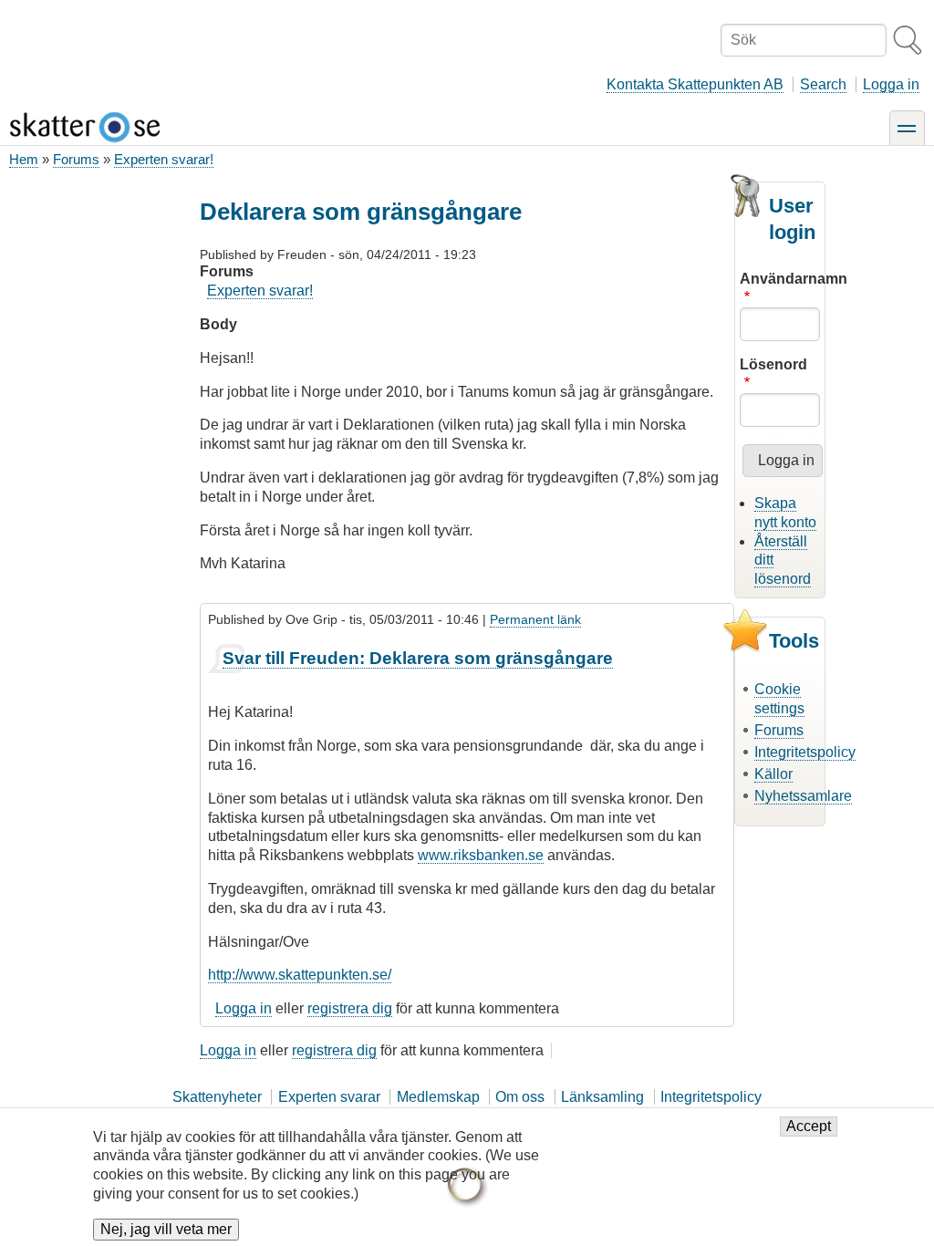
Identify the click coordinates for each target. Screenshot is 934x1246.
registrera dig (349, 1008)
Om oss (520, 1097)
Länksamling (602, 1097)
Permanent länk (535, 619)
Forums (76, 159)
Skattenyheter (217, 1097)
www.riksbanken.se (481, 855)
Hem (23, 159)
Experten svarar (329, 1097)
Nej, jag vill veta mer (166, 1229)
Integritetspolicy (805, 752)
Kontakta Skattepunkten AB (695, 84)
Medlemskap (438, 1097)
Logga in (891, 84)
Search (823, 84)
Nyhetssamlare (803, 796)
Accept (808, 1126)
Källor (773, 774)
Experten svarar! (163, 159)
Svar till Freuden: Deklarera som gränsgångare (418, 658)
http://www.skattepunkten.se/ (299, 974)
